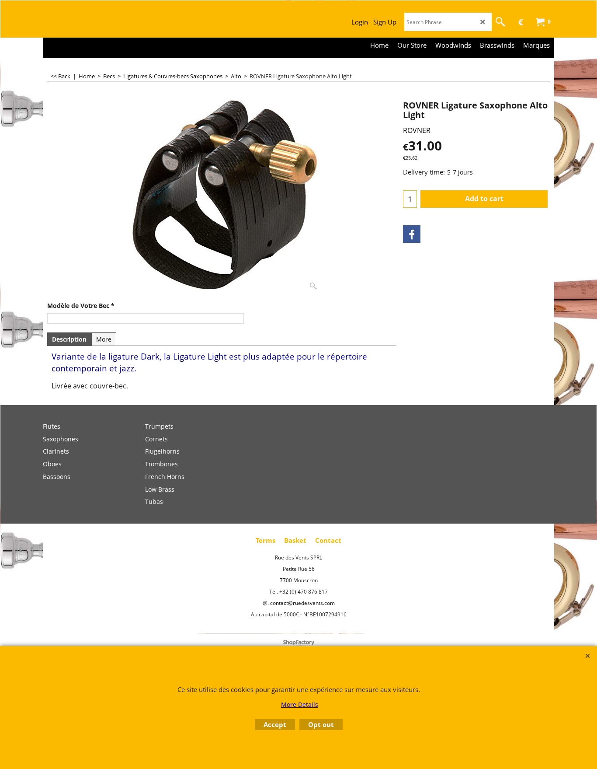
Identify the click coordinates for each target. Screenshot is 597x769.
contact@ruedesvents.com (302, 603)
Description (69, 339)
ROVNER (416, 130)
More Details (299, 704)
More (103, 339)
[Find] (500, 22)
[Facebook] (411, 234)
